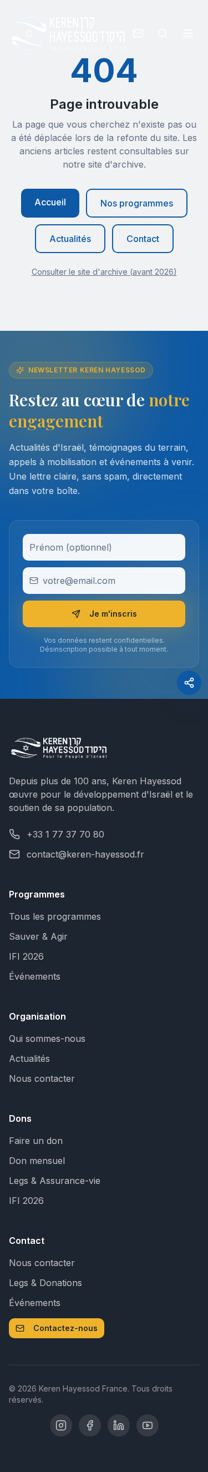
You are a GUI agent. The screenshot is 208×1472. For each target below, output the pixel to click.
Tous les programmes (55, 916)
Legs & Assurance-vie (54, 1180)
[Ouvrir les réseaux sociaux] (189, 683)
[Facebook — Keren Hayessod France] (90, 1425)
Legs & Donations (45, 1282)
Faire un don (36, 1140)
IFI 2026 (26, 956)
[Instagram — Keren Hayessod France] (61, 1425)
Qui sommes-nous (47, 1038)
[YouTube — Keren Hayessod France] (147, 1425)
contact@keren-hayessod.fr (85, 854)
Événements (34, 976)
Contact (142, 238)
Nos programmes (136, 203)
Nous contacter (42, 1078)
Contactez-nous (65, 1328)
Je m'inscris (113, 613)
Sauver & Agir (38, 936)
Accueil (50, 202)
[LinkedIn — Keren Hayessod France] (119, 1425)
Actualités (70, 238)
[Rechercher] (163, 33)
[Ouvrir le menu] (188, 33)
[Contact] (138, 33)
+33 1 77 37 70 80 (65, 834)
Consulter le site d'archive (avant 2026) (104, 271)
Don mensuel (37, 1160)
